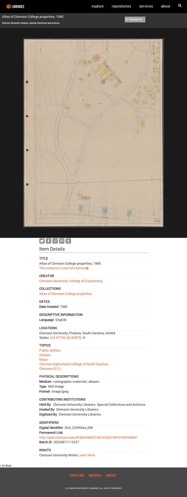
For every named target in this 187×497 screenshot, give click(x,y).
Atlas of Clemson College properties (65, 293)
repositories (121, 6)
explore (98, 6)
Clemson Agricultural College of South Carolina (73, 364)
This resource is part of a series (62, 268)
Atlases (44, 355)
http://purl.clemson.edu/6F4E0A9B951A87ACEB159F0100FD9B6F (88, 437)
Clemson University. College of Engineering (70, 281)
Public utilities (50, 350)
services (146, 6)
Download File (135, 19)
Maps (43, 359)
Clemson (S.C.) (50, 368)
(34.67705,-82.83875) (65, 337)
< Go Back (5, 465)
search (95, 475)
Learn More (86, 455)
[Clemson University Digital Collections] (15, 6)
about (165, 6)
